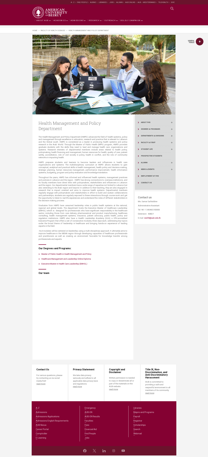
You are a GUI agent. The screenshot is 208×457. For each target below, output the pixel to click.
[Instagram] (114, 450)
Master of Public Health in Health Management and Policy (66, 254)
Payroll (136, 416)
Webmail (137, 433)
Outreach (110, 20)
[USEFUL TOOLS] (199, 41)
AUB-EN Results (92, 416)
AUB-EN (88, 412)
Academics (60, 20)
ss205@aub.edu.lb (152, 218)
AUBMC (93, 2)
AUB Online (130, 2)
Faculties (89, 421)
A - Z (72, 2)
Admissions (77, 20)
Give (173, 2)
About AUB (43, 20)
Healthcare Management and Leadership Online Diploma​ (66, 259)
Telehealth (163, 2)
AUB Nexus (41, 425)
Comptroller (41, 433)
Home (34, 31)
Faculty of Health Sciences (53, 31)
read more (40, 384)
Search (136, 429)
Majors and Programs (143, 412)
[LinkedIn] (104, 450)
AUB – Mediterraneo (147, 2)
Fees (87, 425)
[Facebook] (85, 450)
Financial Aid (91, 429)
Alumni (119, 2)
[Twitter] (94, 450)
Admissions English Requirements (52, 421)
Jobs (111, 2)
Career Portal (42, 429)
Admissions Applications (47, 416)
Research (94, 20)
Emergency (90, 408)
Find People (82, 2)
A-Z (37, 408)
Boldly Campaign (131, 20)
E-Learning (41, 438)
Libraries (103, 2)
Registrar (137, 421)
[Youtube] (123, 450)
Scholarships (139, 425)
